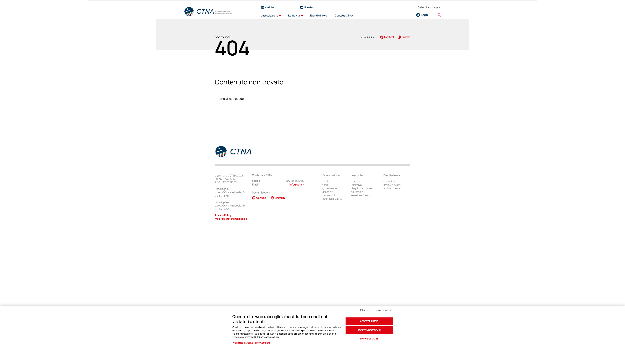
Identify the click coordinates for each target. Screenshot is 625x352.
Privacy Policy (223, 215)
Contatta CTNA (344, 15)
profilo (326, 181)
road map (356, 181)
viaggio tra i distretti (362, 188)
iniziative (356, 185)
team (325, 185)
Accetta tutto (369, 321)
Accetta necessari (369, 330)
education (357, 192)
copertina (389, 181)
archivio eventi (392, 185)
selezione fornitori (362, 195)
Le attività (294, 15)
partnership (329, 195)
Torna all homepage (230, 99)
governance (329, 188)
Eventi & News (318, 15)
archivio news (391, 188)
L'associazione (269, 15)
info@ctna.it (296, 184)
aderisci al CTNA (332, 198)
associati (327, 192)
